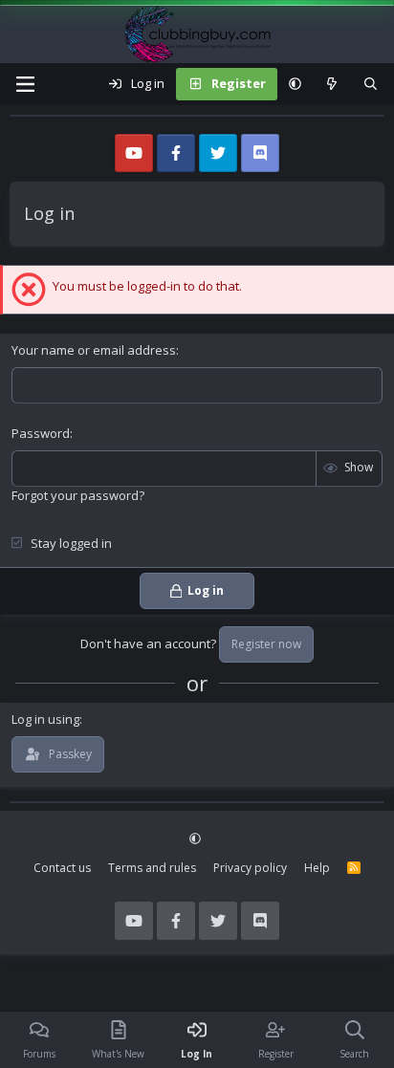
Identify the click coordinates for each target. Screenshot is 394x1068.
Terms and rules (152, 868)
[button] (295, 84)
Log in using (45, 719)
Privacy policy (250, 868)
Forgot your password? (77, 495)
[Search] (370, 84)
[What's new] (332, 84)
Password (40, 433)
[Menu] (25, 84)
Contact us (62, 868)
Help (317, 868)
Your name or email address (93, 350)
